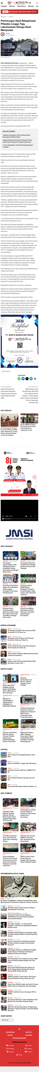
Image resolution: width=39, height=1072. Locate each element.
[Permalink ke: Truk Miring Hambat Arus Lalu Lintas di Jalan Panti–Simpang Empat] (10, 826)
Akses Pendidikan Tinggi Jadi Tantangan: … (23, 763)
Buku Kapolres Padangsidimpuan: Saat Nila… (21, 756)
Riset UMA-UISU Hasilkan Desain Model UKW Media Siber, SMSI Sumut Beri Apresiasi (9, 689)
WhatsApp (11, 1049)
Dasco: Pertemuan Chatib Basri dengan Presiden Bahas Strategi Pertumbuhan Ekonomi (21, 943)
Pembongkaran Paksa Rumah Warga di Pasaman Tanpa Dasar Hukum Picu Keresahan (28, 813)
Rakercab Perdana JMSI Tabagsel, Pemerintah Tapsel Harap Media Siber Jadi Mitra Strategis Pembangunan (27, 737)
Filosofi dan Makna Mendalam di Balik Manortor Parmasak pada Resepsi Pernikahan (27, 612)
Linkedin (11, 1052)
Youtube (29, 1052)
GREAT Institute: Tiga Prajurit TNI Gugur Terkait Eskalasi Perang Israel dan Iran (22, 977)
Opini (9, 776)
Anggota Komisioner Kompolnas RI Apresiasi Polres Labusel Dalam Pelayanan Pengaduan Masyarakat (17, 141)
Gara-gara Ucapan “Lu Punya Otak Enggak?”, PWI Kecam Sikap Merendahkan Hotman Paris (22, 925)
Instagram (29, 1049)
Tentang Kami (10, 1032)
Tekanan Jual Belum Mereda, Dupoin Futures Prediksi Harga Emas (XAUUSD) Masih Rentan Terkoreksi (10, 737)
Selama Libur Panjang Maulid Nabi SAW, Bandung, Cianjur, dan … (22, 662)
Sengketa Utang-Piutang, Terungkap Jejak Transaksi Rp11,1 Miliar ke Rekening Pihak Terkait (22, 934)
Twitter (30, 1045)
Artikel (10, 753)
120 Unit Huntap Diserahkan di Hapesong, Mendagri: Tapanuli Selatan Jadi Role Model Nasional (23, 1009)
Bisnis (9, 629)
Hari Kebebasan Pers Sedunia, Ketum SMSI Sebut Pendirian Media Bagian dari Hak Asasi (23, 960)
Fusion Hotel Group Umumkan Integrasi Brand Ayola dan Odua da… (21, 647)
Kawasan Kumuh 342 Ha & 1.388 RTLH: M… (22, 771)
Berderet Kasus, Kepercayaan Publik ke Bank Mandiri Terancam (21, 909)
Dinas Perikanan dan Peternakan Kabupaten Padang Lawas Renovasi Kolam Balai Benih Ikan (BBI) (9, 392)
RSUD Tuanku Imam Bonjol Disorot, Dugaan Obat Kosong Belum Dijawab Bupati (28, 859)
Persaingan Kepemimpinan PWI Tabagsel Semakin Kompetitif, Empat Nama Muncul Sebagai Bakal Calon (10, 567)
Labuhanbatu (6, 371)
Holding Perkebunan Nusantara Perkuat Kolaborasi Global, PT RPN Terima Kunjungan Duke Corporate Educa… (28, 712)
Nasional (10, 906)
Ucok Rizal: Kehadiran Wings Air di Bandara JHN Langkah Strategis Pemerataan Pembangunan (10, 589)
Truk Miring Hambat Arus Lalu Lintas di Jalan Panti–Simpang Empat (10, 838)
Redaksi (9, 1035)
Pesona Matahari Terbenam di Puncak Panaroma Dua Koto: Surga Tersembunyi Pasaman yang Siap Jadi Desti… (10, 861)
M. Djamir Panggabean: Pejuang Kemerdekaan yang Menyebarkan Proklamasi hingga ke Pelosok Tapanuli (19, 901)
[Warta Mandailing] (19, 3)
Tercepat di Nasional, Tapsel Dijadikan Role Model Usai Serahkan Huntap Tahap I (23, 1000)
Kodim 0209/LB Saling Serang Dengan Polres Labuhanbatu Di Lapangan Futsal (28, 427)
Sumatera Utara (25, 674)
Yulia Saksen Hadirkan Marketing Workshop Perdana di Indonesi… (23, 654)
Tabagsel (5, 561)
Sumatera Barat (7, 808)
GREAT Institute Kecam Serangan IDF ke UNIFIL (22, 993)
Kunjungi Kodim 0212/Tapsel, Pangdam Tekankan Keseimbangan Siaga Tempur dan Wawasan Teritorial (28, 590)
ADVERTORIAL (11, 913)
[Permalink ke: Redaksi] (3, 34)
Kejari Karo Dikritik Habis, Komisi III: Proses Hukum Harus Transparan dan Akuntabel (23, 985)
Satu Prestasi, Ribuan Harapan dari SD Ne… (21, 779)
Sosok (2, 898)
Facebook (11, 1045)
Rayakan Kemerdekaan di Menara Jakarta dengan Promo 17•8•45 (26, 681)
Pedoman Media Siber (19, 1038)
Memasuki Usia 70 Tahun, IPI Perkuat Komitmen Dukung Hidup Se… (20, 639)
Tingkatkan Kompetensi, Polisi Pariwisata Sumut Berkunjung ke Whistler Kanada (16, 136)
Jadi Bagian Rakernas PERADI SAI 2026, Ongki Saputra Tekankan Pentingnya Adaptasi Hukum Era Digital (22, 952)
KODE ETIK (29, 1032)
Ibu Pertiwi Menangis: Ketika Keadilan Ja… (23, 786)
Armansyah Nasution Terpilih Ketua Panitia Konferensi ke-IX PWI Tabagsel (27, 565)
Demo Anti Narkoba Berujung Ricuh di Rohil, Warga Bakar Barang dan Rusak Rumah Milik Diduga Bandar (21, 969)
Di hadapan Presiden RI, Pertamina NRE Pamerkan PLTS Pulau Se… (21, 631)
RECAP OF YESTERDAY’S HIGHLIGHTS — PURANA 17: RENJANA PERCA (9, 702)
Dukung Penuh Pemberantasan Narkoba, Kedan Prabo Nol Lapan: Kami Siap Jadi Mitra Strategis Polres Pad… (10, 613)
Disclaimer (28, 1035)
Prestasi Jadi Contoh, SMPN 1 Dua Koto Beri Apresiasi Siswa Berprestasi (27, 838)
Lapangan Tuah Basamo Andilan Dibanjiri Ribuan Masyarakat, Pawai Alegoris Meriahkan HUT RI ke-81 (9, 816)
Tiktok (20, 1055)
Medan (5, 684)
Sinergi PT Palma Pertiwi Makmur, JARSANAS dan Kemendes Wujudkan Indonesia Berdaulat (21, 917)
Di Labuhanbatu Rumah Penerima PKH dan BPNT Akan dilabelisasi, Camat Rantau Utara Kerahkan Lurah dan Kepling (9, 431)
